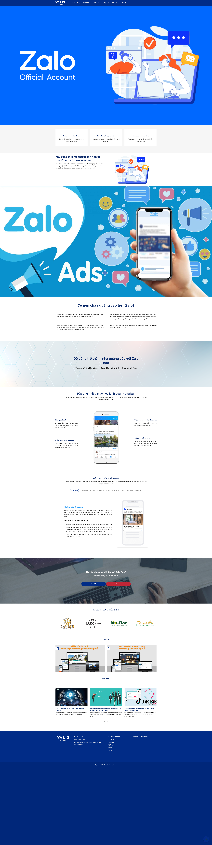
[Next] (205, 625)
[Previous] (6, 625)
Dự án (106, 3)
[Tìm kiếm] (156, 3)
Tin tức (115, 3)
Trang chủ (76, 3)
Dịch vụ (97, 3)
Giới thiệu (86, 3)
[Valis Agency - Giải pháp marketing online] (61, 3)
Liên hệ (123, 3)
